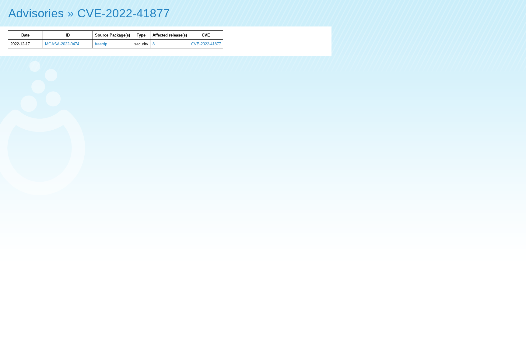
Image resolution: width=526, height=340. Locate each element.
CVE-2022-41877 (123, 13)
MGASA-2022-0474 (62, 44)
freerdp (101, 44)
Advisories (36, 13)
